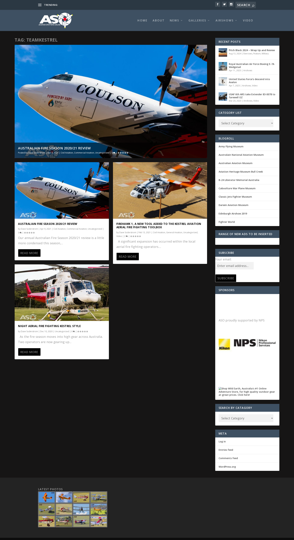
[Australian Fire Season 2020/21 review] (62, 190)
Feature (257, 53)
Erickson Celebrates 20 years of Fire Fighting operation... (90, 4)
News (174, 20)
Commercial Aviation (84, 152)
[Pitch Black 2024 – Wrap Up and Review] (223, 52)
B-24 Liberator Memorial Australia (239, 180)
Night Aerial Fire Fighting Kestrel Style (49, 326)
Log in (222, 441)
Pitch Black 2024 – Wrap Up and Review (252, 50)
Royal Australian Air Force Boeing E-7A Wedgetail (251, 65)
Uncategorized (102, 152)
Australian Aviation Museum (235, 163)
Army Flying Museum (231, 146)
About (159, 20)
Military (265, 53)
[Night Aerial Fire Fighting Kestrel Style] (62, 292)
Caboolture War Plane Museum (237, 188)
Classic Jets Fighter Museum (235, 196)
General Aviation (174, 232)
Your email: (223, 259)
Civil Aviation (67, 152)
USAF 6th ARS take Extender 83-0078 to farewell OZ (252, 96)
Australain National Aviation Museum (241, 154)
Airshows (225, 20)
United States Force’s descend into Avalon (249, 81)
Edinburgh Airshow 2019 (233, 213)
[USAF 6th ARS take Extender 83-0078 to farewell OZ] (223, 96)
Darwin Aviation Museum (233, 205)
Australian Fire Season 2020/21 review (54, 148)
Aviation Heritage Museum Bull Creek (241, 171)
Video (248, 20)
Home (142, 20)
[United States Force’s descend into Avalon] (223, 81)
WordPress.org (227, 466)
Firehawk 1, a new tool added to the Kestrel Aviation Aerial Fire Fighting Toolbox (158, 225)
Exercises (247, 53)
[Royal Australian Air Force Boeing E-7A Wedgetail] (223, 66)
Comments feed (228, 458)
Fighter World (227, 221)
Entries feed (226, 449)
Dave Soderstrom (36, 152)
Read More (29, 253)
